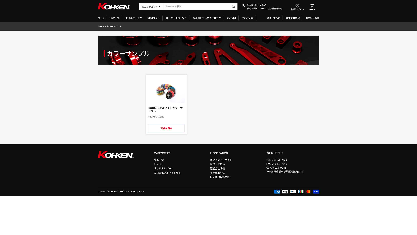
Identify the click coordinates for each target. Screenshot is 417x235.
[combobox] (200, 6)
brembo (153, 17)
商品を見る (166, 128)
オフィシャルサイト (221, 159)
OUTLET (231, 17)
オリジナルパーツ (175, 18)
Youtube (247, 17)
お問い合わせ (312, 18)
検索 (234, 6)
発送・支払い (273, 18)
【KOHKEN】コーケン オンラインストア (125, 191)
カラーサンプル (114, 26)
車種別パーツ (132, 18)
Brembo (158, 164)
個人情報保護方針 (220, 177)
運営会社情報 (293, 18)
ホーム (101, 18)
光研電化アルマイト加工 (205, 18)
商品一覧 (115, 18)
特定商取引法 (217, 172)
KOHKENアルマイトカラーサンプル (165, 109)
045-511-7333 (256, 5)
